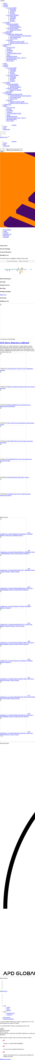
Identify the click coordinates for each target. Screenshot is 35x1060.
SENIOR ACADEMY (12, 24)
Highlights (6, 237)
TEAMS (5, 6)
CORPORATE (7, 44)
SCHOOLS (10, 40)
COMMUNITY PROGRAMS (14, 34)
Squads (5, 231)
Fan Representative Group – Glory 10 (16, 57)
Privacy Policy (10, 60)
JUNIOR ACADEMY (12, 28)
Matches (9, 1010)
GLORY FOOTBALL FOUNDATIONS (20, 35)
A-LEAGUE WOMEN (13, 15)
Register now (3, 1059)
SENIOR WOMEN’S (15, 27)
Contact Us (9, 52)
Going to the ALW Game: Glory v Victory (18, 477)
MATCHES (13, 9)
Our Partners (10, 50)
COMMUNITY (7, 33)
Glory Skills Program (15, 37)
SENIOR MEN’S (14, 25)
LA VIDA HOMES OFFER (14, 53)
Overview (5, 232)
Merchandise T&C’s (12, 59)
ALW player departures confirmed (14, 343)
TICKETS (12, 13)
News (8, 1009)
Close (2, 151)
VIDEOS (5, 5)
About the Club (10, 1013)
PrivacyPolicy (6, 1017)
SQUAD (12, 12)
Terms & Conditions (8, 1019)
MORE (5, 46)
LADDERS (13, 11)
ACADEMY (6, 22)
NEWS (5, 3)
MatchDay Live (7, 234)
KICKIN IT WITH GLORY (17, 41)
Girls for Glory (13, 38)
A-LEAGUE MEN (12, 8)
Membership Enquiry (12, 56)
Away (5, 294)
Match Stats (6, 235)
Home (1, 294)
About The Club (11, 47)
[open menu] (0, 135)
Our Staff (9, 49)
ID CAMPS (10, 31)
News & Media (7, 229)
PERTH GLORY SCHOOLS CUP (19, 43)
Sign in (9, 1059)
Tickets (8, 55)
